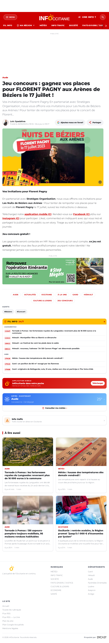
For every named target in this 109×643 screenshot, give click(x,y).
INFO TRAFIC (58, 25)
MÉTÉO (43, 25)
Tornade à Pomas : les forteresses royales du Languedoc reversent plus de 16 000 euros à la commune (27, 475)
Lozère (91, 586)
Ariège (91, 594)
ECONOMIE (56, 590)
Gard (75, 295)
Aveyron (91, 590)
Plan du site (7, 621)
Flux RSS (6, 613)
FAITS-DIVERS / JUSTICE (62, 583)
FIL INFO (7, 25)
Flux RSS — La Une (11, 617)
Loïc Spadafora (17, 121)
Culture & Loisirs (42, 301)
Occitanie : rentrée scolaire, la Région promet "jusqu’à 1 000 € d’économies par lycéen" (80, 533)
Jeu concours (65, 301)
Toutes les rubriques (11, 610)
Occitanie (46, 295)
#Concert (21, 312)
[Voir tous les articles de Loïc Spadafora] (5, 122)
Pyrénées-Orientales (97, 583)
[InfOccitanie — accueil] (54, 17)
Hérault (88, 295)
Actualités (30, 295)
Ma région (26, 25)
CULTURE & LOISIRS (60, 586)
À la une (62, 295)
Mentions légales (10, 628)
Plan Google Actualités (13, 624)
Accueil (5, 606)
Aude (5, 77)
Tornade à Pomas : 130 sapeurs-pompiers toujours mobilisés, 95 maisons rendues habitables (24, 533)
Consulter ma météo (56, 408)
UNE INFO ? (87, 17)
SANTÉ (54, 594)
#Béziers (8, 312)
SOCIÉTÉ (73, 25)
